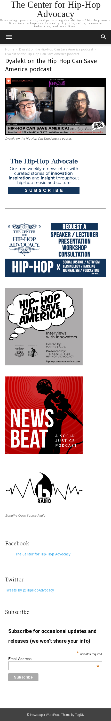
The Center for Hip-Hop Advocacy (42, 554)
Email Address (53, 659)
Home (9, 49)
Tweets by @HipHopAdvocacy (29, 590)
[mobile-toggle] (9, 37)
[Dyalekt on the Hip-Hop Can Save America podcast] (55, 133)
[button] (104, 37)
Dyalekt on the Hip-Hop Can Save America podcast (56, 49)
